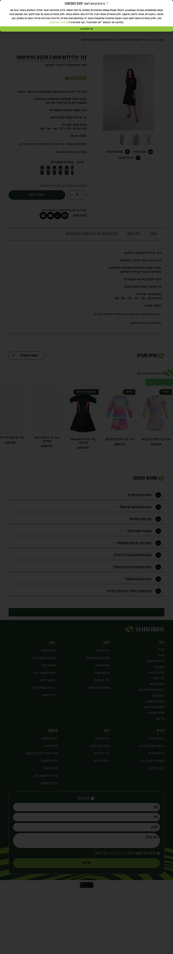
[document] (86, 477)
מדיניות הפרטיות (59, 22)
